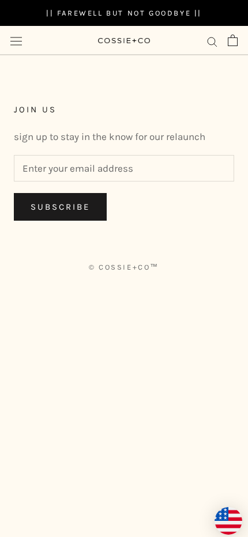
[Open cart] (233, 40)
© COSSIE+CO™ (124, 267)
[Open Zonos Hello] (222, 515)
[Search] (212, 40)
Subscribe (60, 207)
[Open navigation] (16, 41)
